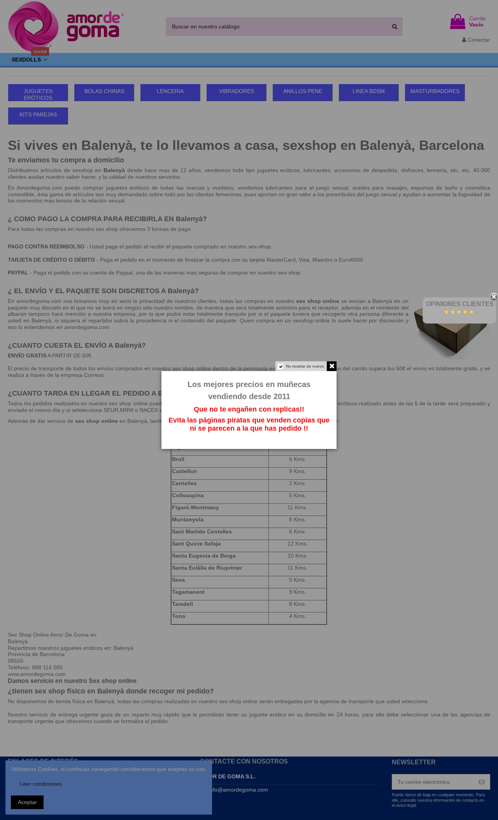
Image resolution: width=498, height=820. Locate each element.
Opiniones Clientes (460, 304)
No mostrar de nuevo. (305, 366)
